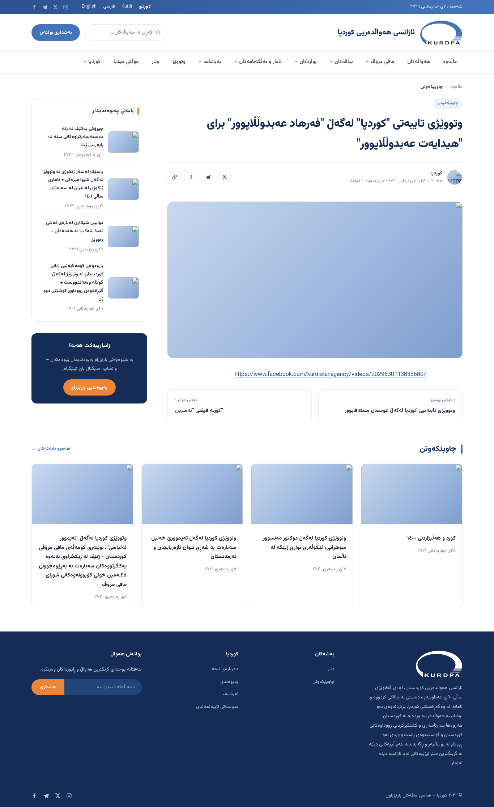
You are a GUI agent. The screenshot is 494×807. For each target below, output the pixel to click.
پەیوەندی (229, 681)
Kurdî (127, 6)
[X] (55, 7)
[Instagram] (65, 7)
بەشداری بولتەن (55, 32)
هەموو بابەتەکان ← (50, 448)
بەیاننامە (212, 62)
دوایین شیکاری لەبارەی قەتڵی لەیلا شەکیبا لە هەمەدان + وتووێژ (74, 231)
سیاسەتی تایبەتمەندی (217, 706)
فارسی (109, 6)
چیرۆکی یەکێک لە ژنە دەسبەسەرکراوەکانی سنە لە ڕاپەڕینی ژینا (75, 137)
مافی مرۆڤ (382, 62)
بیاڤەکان (344, 62)
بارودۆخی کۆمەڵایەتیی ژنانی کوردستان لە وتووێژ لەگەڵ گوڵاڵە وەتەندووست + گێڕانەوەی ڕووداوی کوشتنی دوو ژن (73, 282)
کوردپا (94, 62)
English (89, 6)
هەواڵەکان (418, 62)
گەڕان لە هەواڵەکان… (132, 32)
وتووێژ (179, 62)
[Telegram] (44, 7)
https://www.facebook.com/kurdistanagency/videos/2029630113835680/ (330, 374)
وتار (155, 62)
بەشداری (47, 687)
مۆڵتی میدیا (126, 62)
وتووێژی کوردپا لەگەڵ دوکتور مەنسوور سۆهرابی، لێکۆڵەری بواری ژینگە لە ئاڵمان (304, 547)
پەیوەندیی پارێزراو (89, 387)
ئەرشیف (230, 694)
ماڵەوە (450, 62)
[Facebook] (34, 7)
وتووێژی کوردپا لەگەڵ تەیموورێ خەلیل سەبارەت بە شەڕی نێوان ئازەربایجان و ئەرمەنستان (193, 547)
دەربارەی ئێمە (225, 669)
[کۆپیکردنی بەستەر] (174, 177)
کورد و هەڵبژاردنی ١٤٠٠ (431, 538)
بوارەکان (308, 62)
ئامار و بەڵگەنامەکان (260, 62)
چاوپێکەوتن (323, 681)
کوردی (145, 6)
